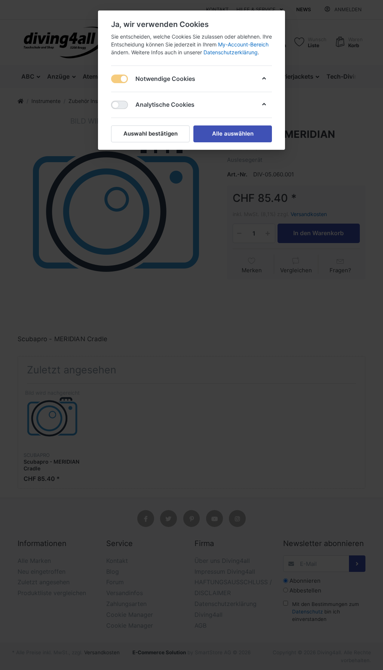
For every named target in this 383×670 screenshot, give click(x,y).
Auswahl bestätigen (150, 133)
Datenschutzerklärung (230, 52)
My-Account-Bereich (243, 44)
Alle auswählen (233, 133)
